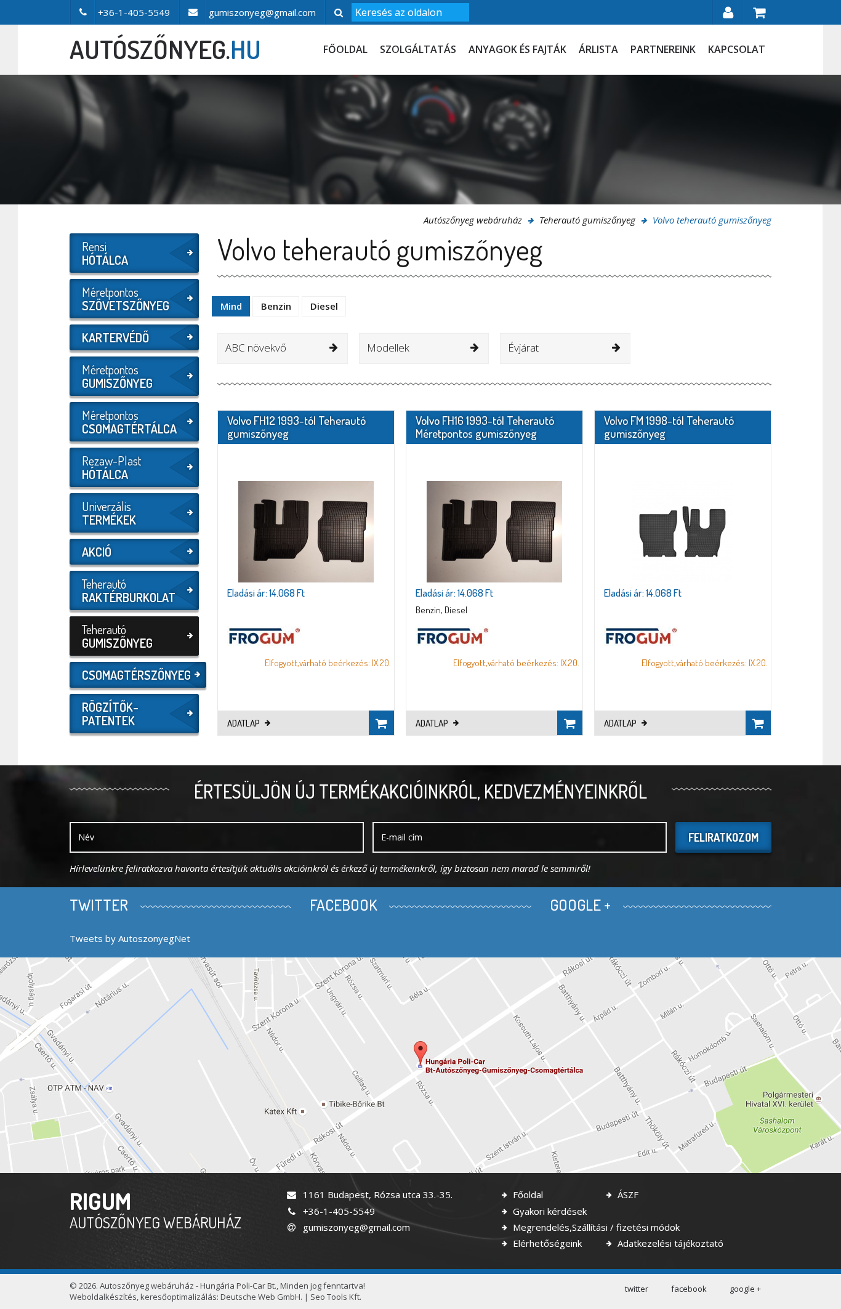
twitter (636, 1288)
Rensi (105, 253)
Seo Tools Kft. (335, 1296)
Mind (231, 306)
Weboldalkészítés (103, 1296)
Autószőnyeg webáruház (473, 220)
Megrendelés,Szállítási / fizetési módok (595, 1227)
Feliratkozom (723, 837)
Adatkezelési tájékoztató (669, 1243)
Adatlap (244, 723)
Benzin (276, 306)
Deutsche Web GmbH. (261, 1296)
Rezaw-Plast (111, 467)
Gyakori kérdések (548, 1211)
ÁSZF (626, 1194)
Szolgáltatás (418, 49)
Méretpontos (125, 298)
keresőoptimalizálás (178, 1296)
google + (745, 1288)
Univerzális (109, 513)
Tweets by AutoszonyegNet (130, 938)
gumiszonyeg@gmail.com (355, 1227)
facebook (689, 1288)
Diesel (324, 306)
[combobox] (282, 348)
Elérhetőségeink (546, 1243)
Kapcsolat (736, 49)
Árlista (598, 49)
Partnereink (663, 49)
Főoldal (345, 49)
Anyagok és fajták (517, 49)
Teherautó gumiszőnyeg (587, 220)
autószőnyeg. (165, 49)
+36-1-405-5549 (337, 1211)
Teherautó (128, 590)
